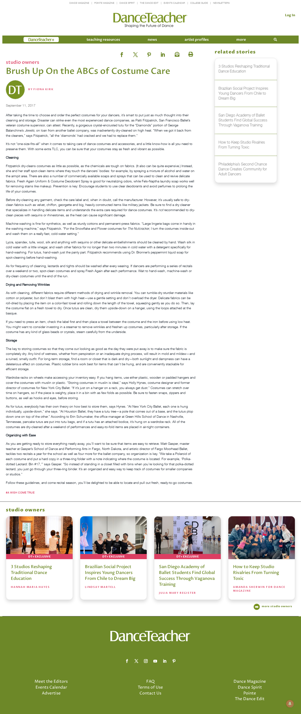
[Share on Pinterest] (149, 53)
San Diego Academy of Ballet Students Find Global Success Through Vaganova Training (187, 575)
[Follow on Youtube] (155, 661)
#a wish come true (20, 492)
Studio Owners (22, 62)
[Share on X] (135, 53)
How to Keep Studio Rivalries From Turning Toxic (256, 573)
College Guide (199, 3)
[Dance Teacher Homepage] (150, 20)
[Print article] (190, 53)
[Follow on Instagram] (146, 661)
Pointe (249, 693)
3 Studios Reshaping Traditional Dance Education (31, 573)
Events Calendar (174, 3)
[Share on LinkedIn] (163, 53)
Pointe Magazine (104, 3)
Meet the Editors (51, 681)
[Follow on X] (136, 661)
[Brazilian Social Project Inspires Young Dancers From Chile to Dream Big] (113, 537)
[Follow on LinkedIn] (164, 661)
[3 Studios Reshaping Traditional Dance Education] (39, 537)
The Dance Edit (149, 3)
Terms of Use (150, 687)
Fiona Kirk (43, 89)
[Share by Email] (176, 53)
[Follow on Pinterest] (174, 661)
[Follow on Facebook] (127, 661)
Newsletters (221, 3)
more (241, 39)
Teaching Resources (103, 39)
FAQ (150, 681)
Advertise (51, 693)
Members (32, 39)
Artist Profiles (197, 39)
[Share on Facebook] (122, 53)
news (152, 39)
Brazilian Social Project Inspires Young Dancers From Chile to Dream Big (110, 573)
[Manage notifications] (290, 703)
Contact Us (150, 693)
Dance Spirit (127, 3)
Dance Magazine (79, 3)
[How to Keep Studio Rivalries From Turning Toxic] (261, 537)
